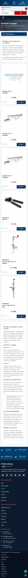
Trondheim (3, 559)
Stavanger (3, 566)
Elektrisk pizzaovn (5, 507)
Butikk (6, 25)
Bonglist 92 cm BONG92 (7, 176)
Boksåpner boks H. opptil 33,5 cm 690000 (9, 261)
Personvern (4, 554)
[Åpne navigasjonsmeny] (3, 18)
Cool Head (3, 513)
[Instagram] (2, 475)
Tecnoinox (3, 516)
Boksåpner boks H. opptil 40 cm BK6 (8, 305)
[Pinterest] (19, 475)
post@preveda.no (8, 456)
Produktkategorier (9, 34)
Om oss (3, 488)
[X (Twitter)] (23, 475)
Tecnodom (4, 522)
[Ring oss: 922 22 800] (25, 571)
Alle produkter (4, 485)
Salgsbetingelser (5, 557)
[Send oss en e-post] (25, 575)
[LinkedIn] (15, 475)
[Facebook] (7, 475)
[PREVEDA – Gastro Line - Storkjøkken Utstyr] (7, 465)
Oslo (2, 561)
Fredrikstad (3, 571)
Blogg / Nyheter (5, 491)
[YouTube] (11, 475)
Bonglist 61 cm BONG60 (7, 134)
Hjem (2, 25)
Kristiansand (4, 573)
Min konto (3, 500)
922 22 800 (5, 3)
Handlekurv (4, 497)
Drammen (3, 568)
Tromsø (3, 576)
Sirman (2, 525)
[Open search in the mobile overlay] (19, 8)
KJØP (21, 102)
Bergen (3, 564)
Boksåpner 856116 (5, 218)
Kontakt (3, 494)
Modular (3, 519)
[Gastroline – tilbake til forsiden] (5, 8)
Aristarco (3, 510)
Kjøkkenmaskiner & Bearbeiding (17, 25)
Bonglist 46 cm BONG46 (7, 92)
